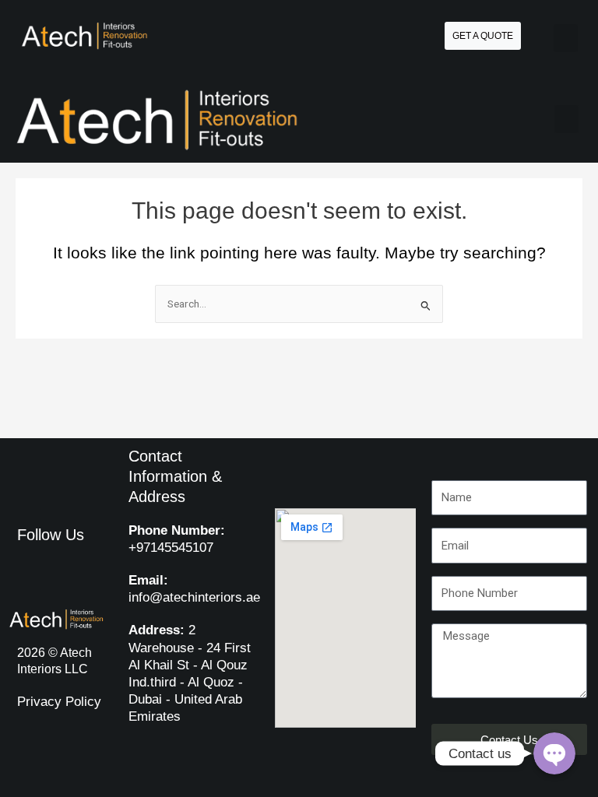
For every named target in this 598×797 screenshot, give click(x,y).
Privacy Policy (59, 701)
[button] (566, 38)
